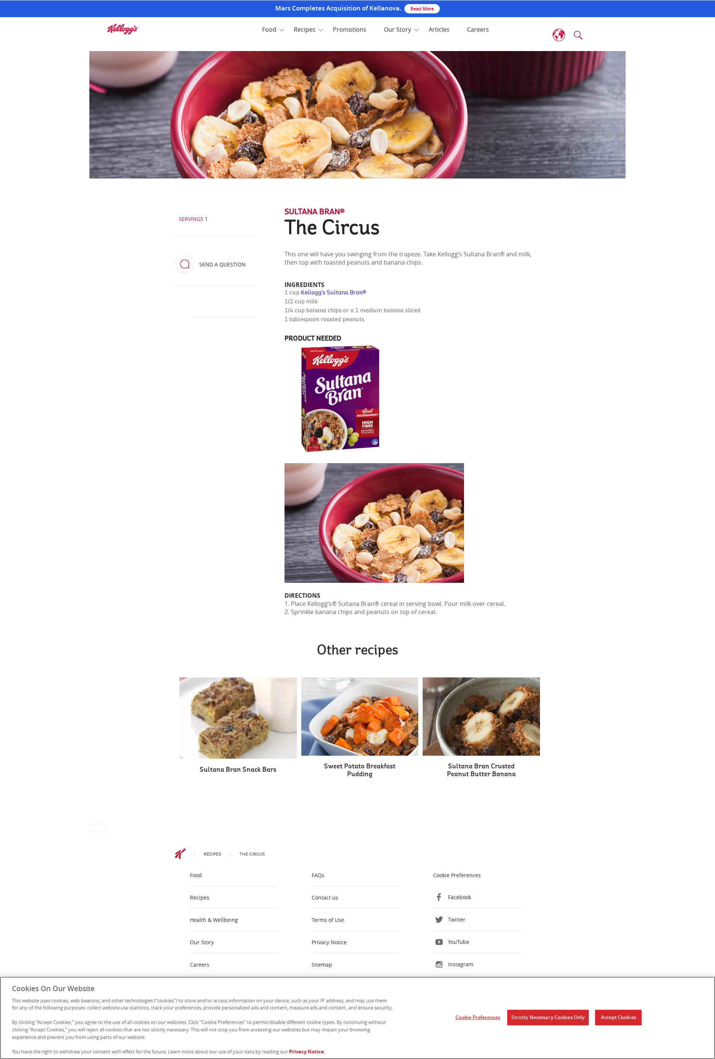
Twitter (456, 919)
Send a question (222, 264)
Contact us (325, 897)
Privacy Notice (329, 942)
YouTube (458, 941)
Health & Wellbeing (214, 919)
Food (269, 29)
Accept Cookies (618, 1017)
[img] (123, 29)
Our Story (397, 29)
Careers (478, 29)
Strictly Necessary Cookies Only (548, 1017)
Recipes (304, 29)
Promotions (349, 29)
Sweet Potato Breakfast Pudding (359, 770)
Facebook (459, 897)
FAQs (318, 875)
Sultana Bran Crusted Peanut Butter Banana (481, 770)
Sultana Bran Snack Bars (238, 770)
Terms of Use (328, 919)
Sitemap (322, 964)
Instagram (460, 964)
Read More (422, 9)
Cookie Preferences (477, 1017)
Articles (439, 29)
